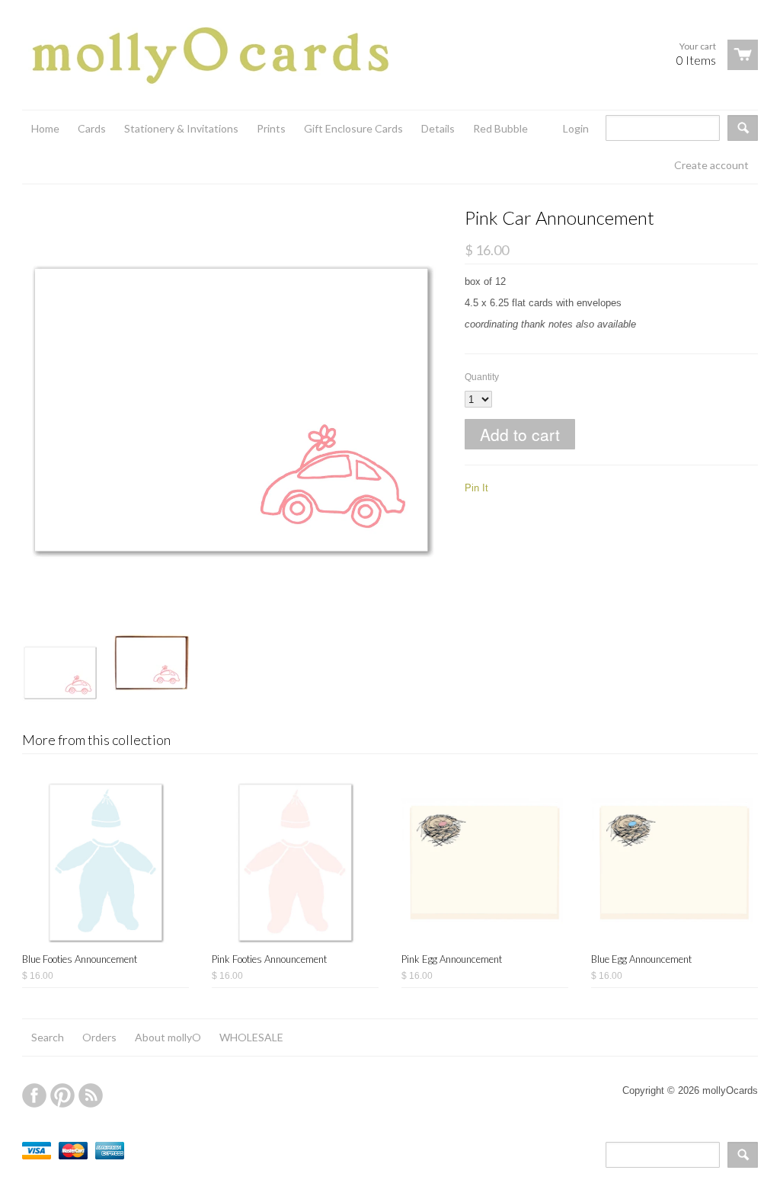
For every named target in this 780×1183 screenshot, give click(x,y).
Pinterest (62, 1095)
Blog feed (90, 1095)
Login (576, 128)
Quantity (482, 377)
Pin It (476, 488)
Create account (711, 164)
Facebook (34, 1095)
